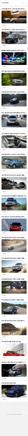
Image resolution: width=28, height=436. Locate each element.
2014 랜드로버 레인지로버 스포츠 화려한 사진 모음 (14, 237)
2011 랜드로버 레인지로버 (8, 383)
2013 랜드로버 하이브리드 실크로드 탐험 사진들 (14, 175)
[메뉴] (25, 3)
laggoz (19, 414)
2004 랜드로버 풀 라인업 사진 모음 (11, 341)
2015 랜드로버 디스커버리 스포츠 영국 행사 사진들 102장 (14, 154)
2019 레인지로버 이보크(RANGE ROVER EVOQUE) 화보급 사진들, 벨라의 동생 (14, 71)
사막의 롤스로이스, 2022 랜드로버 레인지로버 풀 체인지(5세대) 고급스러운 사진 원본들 (14, 8)
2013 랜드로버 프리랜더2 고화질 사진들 (12, 300)
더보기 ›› (4, 25)
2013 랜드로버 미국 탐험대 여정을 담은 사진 (13, 196)
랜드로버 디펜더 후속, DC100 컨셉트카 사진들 (14, 362)
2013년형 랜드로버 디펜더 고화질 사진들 (12, 279)
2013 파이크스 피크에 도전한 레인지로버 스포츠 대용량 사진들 (14, 216)
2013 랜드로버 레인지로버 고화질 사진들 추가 (14, 258)
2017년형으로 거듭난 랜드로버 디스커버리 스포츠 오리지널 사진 (14, 133)
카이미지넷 (5, 3)
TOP (25, 413)
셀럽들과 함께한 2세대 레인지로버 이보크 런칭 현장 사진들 (14, 50)
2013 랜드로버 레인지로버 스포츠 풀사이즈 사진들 (14, 320)
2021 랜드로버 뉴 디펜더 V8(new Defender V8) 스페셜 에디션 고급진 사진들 (14, 29)
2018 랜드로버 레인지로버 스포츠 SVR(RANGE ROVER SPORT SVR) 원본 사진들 (14, 92)
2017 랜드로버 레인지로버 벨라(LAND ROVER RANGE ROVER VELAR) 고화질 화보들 (14, 112)
